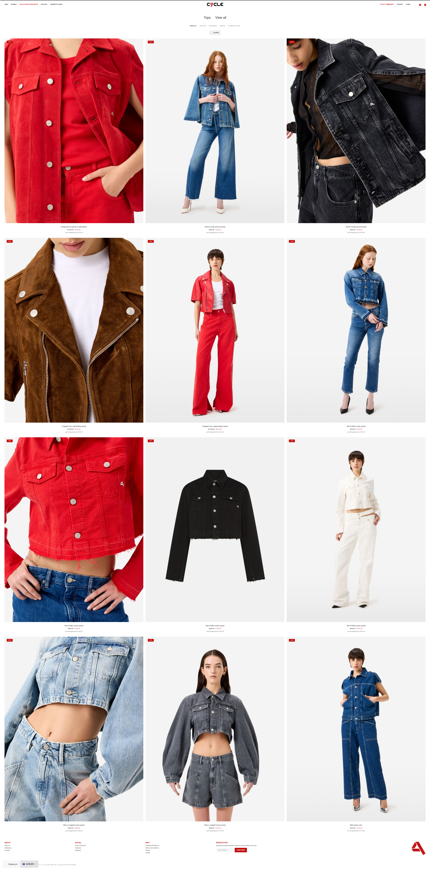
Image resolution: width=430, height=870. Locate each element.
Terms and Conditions (152, 848)
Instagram (78, 850)
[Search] (414, 4)
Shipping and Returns (152, 845)
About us (7, 845)
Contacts (7, 850)
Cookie (148, 853)
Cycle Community (80, 845)
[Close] (6, 864)
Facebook (78, 848)
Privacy (148, 850)
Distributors (7, 848)
